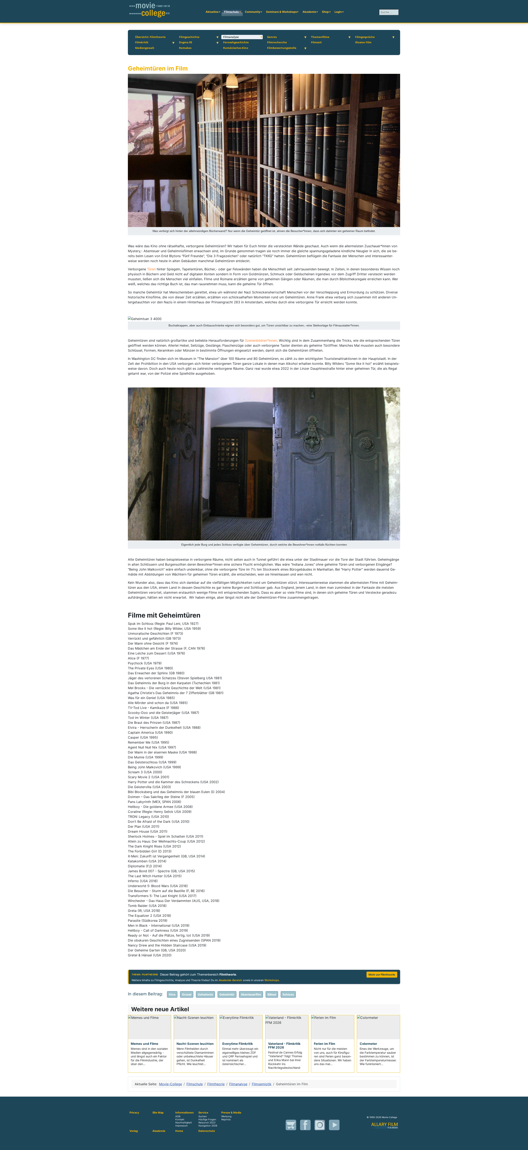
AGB (177, 1116)
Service (203, 1112)
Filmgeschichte (189, 37)
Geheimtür (227, 994)
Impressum (181, 1125)
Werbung (226, 1116)
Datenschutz (206, 1131)
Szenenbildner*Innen (261, 340)
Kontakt (179, 1119)
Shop (325, 11)
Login (338, 11)
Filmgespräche (365, 37)
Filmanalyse (231, 37)
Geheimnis (205, 994)
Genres (272, 37)
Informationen (184, 1112)
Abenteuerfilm (251, 994)
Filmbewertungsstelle (281, 48)
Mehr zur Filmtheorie (382, 974)
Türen (152, 269)
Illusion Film (363, 42)
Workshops (271, 980)
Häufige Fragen (207, 1119)
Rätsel (272, 994)
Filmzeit (316, 42)
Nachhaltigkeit (183, 1122)
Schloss (288, 994)
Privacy (134, 1112)
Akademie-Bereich (230, 980)
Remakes (185, 48)
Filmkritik (141, 42)
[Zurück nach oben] (521, 1142)
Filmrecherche (277, 42)
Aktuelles (212, 11)
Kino (172, 994)
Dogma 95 (185, 42)
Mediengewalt (144, 48)
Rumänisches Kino (235, 48)
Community (252, 11)
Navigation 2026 (207, 1125)
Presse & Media (231, 1112)
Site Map (158, 1112)
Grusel (186, 994)
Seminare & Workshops (281, 11)
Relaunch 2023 (206, 1122)
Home (179, 1131)
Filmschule (231, 11)
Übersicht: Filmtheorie (150, 37)
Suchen (202, 1116)
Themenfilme (320, 37)
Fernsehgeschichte (236, 42)
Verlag (134, 1131)
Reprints (226, 1119)
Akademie (309, 11)
